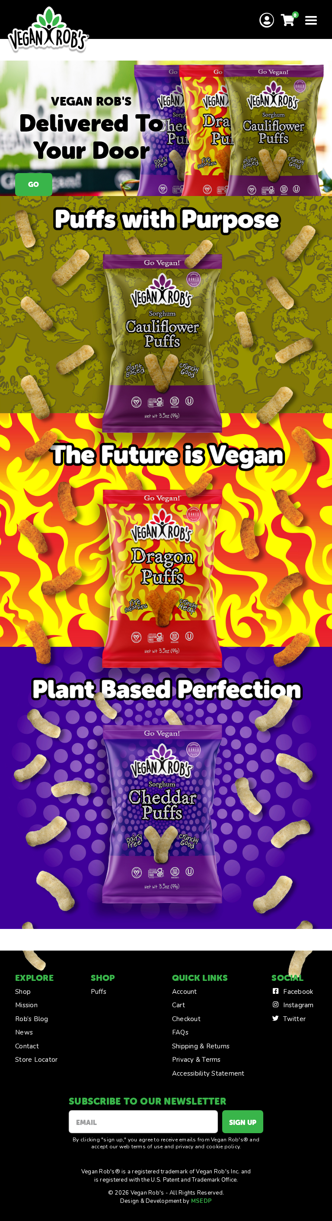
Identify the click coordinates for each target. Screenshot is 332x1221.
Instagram (298, 1005)
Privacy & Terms (196, 1059)
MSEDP (201, 1201)
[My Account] (267, 20)
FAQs (180, 1032)
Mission (26, 1005)
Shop (23, 991)
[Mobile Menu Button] (310, 20)
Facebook (298, 991)
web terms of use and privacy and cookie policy (179, 1146)
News (24, 1032)
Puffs (98, 991)
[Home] (48, 30)
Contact (27, 1046)
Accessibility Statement (208, 1073)
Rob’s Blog (31, 1019)
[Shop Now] (166, 128)
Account (184, 991)
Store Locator (36, 1059)
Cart (178, 1005)
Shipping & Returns (201, 1046)
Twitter (294, 1019)
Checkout (186, 1019)
